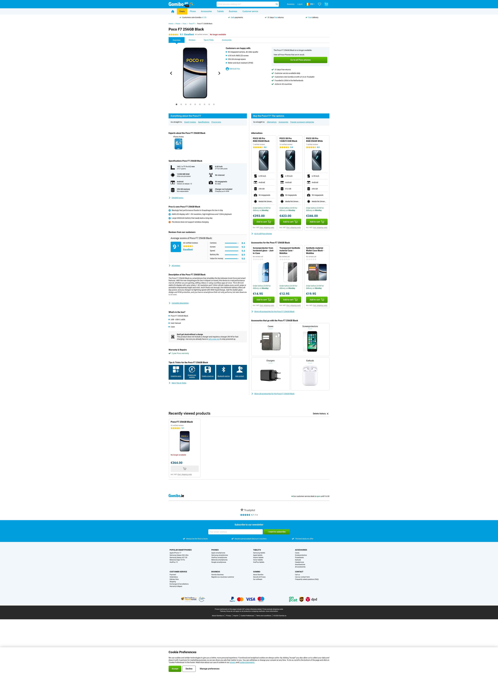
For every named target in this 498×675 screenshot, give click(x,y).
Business (233, 11)
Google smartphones (218, 562)
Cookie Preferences (247, 616)
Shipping (173, 582)
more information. (272, 611)
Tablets (220, 11)
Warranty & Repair (176, 586)
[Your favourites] (319, 4)
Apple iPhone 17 (175, 553)
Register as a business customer (222, 577)
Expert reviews (190, 122)
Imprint (235, 616)
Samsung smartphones (219, 555)
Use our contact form (302, 577)
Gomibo (256, 572)
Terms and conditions (263, 616)
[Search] (277, 4)
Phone (193, 11)
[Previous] (171, 73)
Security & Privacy (259, 577)
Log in (300, 4)
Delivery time (174, 579)
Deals (182, 11)
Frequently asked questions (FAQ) (307, 579)
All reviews (176, 266)
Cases (297, 553)
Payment (173, 575)
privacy (233, 662)
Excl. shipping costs (267, 227)
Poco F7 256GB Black (204, 24)
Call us (297, 575)
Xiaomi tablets (258, 557)
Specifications (203, 122)
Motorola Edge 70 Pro (177, 560)
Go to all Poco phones (263, 234)
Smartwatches (300, 564)
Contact (299, 572)
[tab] (176, 104)
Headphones (299, 562)
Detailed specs (177, 198)
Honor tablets (258, 560)
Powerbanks (299, 557)
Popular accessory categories (302, 122)
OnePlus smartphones (219, 557)
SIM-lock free (234, 69)
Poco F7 (192, 24)
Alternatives (271, 122)
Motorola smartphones (219, 560)
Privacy (228, 616)
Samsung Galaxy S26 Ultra (179, 555)
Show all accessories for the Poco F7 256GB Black (274, 311)
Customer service (250, 11)
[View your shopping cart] (326, 4)
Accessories (206, 11)
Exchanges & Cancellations (179, 584)
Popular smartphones (181, 550)
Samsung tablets (259, 553)
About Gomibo (258, 575)
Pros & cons (216, 122)
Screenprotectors (301, 555)
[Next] (219, 73)
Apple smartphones (218, 553)
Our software (257, 579)
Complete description (180, 303)
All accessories (300, 567)
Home (171, 24)
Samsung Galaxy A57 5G (178, 557)
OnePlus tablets (258, 562)
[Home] (173, 11)
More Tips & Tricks (179, 383)
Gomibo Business (217, 575)
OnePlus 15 (174, 562)
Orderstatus (174, 577)
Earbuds (298, 560)
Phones (215, 550)
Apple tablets (257, 555)
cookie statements (247, 662)
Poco (184, 24)
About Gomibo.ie (218, 616)
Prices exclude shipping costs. (272, 609)
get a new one (214, 339)
